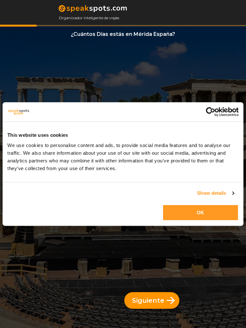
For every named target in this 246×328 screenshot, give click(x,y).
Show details (211, 193)
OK (200, 212)
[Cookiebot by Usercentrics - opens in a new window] (211, 112)
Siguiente (148, 300)
